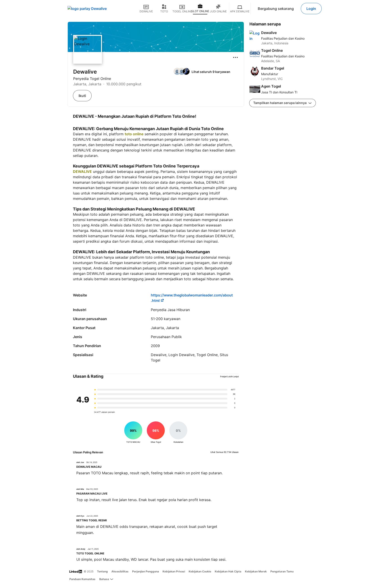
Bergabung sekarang (276, 8)
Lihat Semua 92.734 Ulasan (224, 452)
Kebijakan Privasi (174, 571)
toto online (134, 134)
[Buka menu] (235, 57)
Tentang (102, 571)
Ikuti (82, 95)
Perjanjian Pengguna (145, 571)
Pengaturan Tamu (282, 571)
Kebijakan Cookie (200, 571)
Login (311, 8)
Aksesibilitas (120, 571)
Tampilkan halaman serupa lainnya (280, 103)
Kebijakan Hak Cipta (228, 571)
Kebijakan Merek (256, 571)
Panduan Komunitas (82, 579)
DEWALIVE (82, 171)
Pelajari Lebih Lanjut (229, 376)
